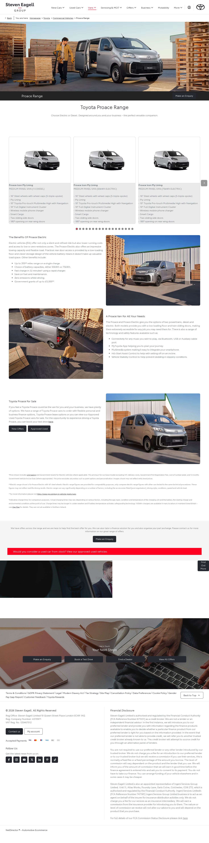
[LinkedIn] (39, 760)
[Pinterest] (47, 760)
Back (9, 18)
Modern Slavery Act (73, 692)
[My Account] (189, 7)
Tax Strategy (92, 692)
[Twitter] (32, 760)
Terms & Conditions (16, 692)
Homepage (35, 18)
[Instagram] (16, 760)
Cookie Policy (160, 692)
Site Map (104, 692)
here (185, 817)
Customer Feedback (35, 696)
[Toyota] (200, 7)
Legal (58, 692)
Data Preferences (142, 692)
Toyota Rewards (55, 696)
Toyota (47, 18)
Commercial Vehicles (63, 18)
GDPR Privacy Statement (41, 692)
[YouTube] (24, 760)
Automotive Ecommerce (34, 830)
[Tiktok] (55, 760)
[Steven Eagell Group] (20, 7)
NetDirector (12, 830)
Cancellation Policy (121, 692)
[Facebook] (9, 760)
